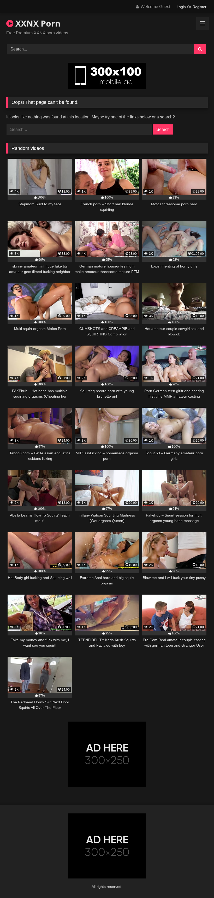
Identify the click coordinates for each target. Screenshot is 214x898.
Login (181, 7)
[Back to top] (198, 882)
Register (199, 7)
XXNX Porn (37, 23)
